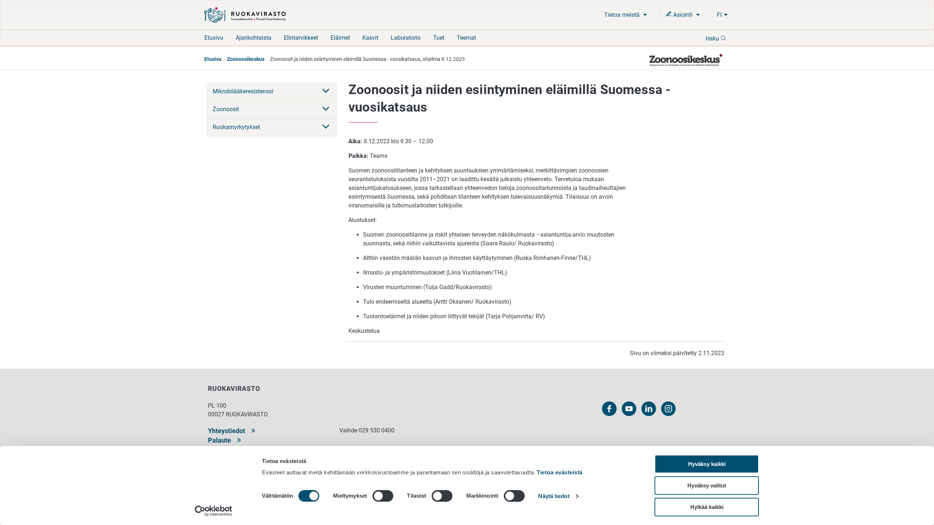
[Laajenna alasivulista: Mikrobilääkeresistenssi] (326, 91)
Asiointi (683, 14)
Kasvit (370, 37)
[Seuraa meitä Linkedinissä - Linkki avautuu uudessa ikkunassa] (648, 408)
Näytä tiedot (553, 496)
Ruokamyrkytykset (236, 127)
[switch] (383, 496)
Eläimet (340, 37)
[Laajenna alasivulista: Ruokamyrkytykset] (326, 127)
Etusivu (213, 37)
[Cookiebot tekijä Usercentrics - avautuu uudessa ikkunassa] (214, 510)
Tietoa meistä (622, 14)
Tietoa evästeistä (560, 472)
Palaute (219, 440)
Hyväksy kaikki (707, 464)
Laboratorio (406, 37)
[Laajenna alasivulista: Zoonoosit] (326, 109)
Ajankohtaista (253, 37)
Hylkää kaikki (706, 507)
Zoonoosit (226, 109)
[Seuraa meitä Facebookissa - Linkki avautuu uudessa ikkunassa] (609, 408)
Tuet (438, 37)
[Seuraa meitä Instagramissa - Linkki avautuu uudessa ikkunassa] (668, 408)
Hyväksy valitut (706, 485)
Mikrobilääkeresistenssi (243, 91)
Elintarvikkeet (301, 37)
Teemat (466, 37)
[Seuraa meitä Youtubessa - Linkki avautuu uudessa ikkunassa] (629, 408)
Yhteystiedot (226, 431)
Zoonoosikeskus (246, 59)
